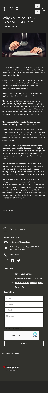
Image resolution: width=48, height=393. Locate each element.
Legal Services (27, 274)
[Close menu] (37, 12)
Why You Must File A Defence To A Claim (18, 20)
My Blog (33, 282)
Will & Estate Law (22, 282)
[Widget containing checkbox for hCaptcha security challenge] (21, 335)
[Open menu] (37, 6)
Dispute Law (20, 278)
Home (17, 274)
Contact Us (19, 287)
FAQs (40, 282)
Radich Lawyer (13, 9)
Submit (24, 343)
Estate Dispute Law (34, 278)
